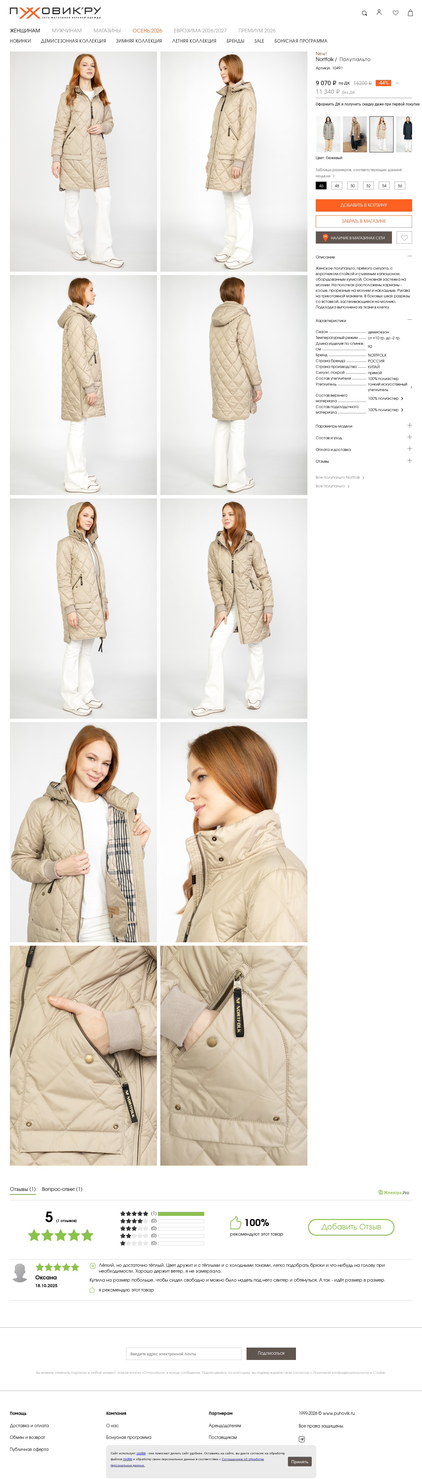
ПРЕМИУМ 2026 (257, 30)
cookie (127, 1459)
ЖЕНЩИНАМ (25, 30)
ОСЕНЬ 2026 (147, 30)
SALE (259, 41)
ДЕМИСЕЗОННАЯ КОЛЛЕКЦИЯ (73, 41)
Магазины (107, 30)
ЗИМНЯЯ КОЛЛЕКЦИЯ (139, 41)
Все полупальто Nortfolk (338, 478)
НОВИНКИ (20, 41)
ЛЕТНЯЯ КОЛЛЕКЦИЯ (194, 41)
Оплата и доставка (333, 450)
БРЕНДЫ (236, 41)
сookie (141, 1453)
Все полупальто (330, 486)
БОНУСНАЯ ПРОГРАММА (301, 41)
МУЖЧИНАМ (67, 30)
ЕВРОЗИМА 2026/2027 (200, 30)
